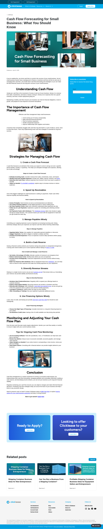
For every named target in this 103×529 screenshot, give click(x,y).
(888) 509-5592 (45, 391)
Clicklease (51, 261)
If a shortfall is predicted (27, 183)
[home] (15, 6)
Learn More (73, 434)
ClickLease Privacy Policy (69, 526)
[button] (40, 6)
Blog (49, 505)
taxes (58, 178)
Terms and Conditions (58, 526)
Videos (50, 512)
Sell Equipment (30, 2)
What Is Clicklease (30, 6)
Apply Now (90, 6)
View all (92, 459)
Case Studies (51, 507)
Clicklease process (40, 211)
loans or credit (50, 247)
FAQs (49, 509)
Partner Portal (34, 512)
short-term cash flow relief (40, 300)
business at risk (37, 272)
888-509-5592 (88, 505)
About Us (67, 507)
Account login (34, 509)
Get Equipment (15, 2)
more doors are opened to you (42, 286)
